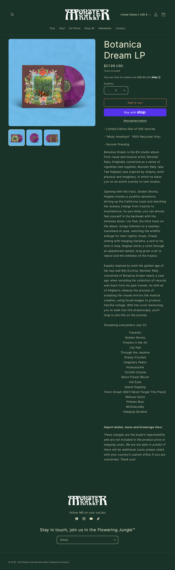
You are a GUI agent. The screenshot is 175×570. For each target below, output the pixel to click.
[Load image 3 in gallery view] (52, 138)
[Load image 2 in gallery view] (34, 138)
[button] (12, 14)
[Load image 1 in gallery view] (17, 138)
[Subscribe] (114, 540)
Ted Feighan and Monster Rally (33, 562)
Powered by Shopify (59, 562)
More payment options (135, 120)
